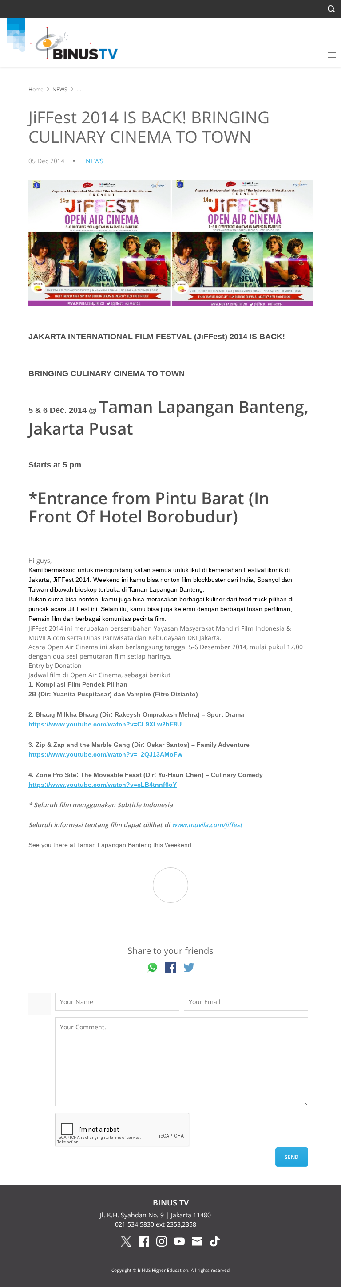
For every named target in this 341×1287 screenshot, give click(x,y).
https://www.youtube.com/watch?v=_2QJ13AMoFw (105, 754)
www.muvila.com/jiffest (207, 824)
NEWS (59, 89)
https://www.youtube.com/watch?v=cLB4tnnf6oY (102, 784)
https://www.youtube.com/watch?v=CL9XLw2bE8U (105, 724)
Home (36, 89)
